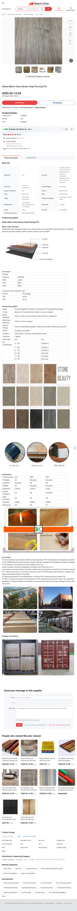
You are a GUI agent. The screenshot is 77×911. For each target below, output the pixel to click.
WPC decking (42, 847)
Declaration (59, 903)
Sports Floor (24, 847)
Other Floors (7, 868)
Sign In (5, 148)
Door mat (41, 840)
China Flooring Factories (11, 883)
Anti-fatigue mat (7, 840)
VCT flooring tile (7, 844)
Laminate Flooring (31, 868)
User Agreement (49, 903)
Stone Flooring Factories (63, 883)
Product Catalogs (30, 836)
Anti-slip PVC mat (25, 840)
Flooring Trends (40, 892)
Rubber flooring (61, 847)
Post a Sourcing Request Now (59, 725)
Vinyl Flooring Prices (46, 888)
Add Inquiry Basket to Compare (39, 76)
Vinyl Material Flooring (10, 888)
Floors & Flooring (28, 14)
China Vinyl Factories (29, 883)
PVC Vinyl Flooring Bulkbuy (57, 892)
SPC (21, 844)
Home (3, 14)
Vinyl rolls (60, 844)
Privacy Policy (68, 903)
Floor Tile (18, 868)
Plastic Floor (38, 14)
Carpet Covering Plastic (28, 873)
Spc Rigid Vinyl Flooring (29, 888)
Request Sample (40, 107)
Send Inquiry (19, 103)
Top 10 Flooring (26, 892)
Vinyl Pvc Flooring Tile (10, 892)
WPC (3, 847)
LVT (39, 844)
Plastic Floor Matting (10, 873)
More (4, 896)
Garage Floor (61, 840)
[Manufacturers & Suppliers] (38, 3)
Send (19, 725)
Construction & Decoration (15, 14)
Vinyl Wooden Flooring (64, 888)
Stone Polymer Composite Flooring (51, 868)
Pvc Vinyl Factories (46, 883)
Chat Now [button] (58, 103)
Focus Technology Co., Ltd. (25, 903)
